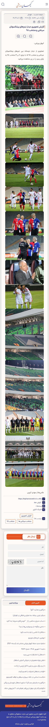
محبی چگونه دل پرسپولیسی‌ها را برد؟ (31, 626)
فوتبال (30, 15)
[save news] (39, 22)
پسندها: (39, 506)
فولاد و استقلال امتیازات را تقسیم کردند (31, 671)
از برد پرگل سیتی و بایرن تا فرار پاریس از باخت (29, 666)
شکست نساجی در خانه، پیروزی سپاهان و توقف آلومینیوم (25, 677)
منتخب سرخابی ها (25, 521)
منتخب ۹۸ (10, 521)
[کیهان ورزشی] (25, 4)
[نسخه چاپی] (34, 22)
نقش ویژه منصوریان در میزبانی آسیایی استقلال (29, 660)
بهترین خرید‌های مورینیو (36, 638)
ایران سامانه (19, 724)
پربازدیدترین (13, 603)
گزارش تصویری (26, 516)
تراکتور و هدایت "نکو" (37, 610)
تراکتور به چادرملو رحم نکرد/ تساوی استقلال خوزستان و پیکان (24, 682)
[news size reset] (24, 36)
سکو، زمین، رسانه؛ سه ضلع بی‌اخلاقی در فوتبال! (28, 615)
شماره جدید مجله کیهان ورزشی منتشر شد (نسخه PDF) (25, 643)
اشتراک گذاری (37, 509)
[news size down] (30, 36)
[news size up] (18, 36)
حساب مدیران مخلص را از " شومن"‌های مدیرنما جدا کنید (25, 621)
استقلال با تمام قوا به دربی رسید (33, 654)
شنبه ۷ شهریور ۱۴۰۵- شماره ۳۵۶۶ (32, 649)
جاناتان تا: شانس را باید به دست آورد (32, 632)
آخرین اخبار (35, 603)
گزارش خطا (37, 502)
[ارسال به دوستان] (43, 22)
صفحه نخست (38, 15)
